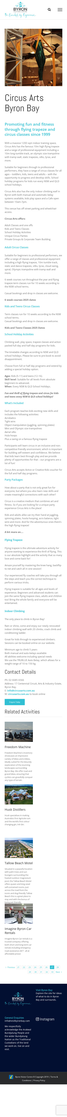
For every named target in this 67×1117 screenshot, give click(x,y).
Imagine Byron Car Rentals (18, 931)
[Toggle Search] (49, 9)
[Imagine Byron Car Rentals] (19, 905)
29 (30, 972)
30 (35, 972)
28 (58, 967)
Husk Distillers (15, 810)
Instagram (46, 1019)
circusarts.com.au (18, 694)
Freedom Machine (18, 747)
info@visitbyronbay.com (17, 1020)
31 (41, 972)
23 (30, 967)
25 (41, 967)
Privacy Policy (39, 1080)
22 (24, 967)
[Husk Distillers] (19, 786)
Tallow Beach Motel (19, 863)
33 (52, 972)
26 (46, 967)
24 (35, 967)
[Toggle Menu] (60, 9)
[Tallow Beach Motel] (19, 839)
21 (18, 967)
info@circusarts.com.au (21, 690)
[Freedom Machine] (19, 723)
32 (47, 972)
